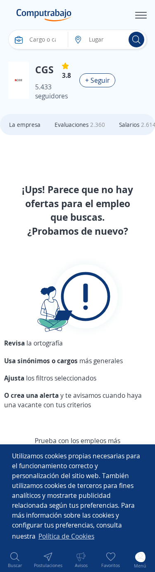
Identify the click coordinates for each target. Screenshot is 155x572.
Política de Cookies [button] (66, 536)
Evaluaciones (80, 124)
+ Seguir (97, 80)
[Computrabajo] (44, 15)
